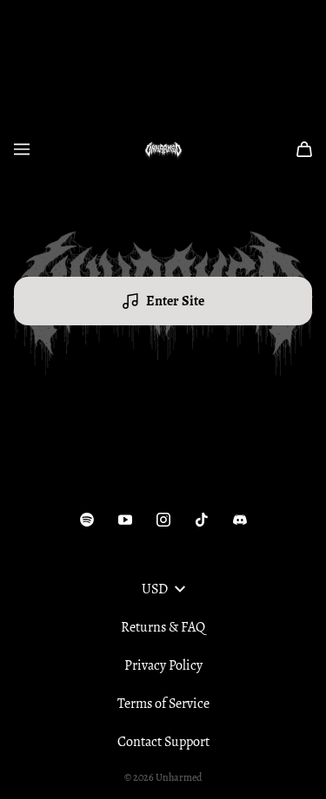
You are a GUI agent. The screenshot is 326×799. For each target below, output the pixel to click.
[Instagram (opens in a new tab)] (163, 519)
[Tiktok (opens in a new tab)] (202, 519)
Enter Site (175, 301)
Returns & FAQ (163, 627)
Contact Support (163, 741)
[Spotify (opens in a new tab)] (87, 519)
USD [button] (155, 589)
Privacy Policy (163, 665)
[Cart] (304, 149)
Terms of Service (163, 703)
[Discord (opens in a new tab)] (240, 519)
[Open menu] (22, 149)
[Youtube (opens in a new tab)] (125, 519)
